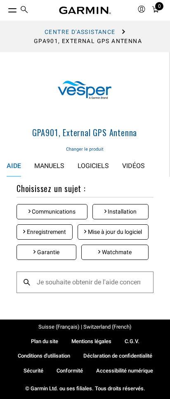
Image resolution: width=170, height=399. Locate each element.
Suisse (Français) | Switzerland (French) (85, 327)
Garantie (47, 252)
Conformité (70, 371)
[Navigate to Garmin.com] (85, 10)
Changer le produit (85, 149)
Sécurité (33, 371)
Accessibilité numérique (124, 371)
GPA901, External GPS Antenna (84, 132)
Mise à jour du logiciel (114, 231)
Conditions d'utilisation (44, 356)
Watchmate (116, 252)
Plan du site (44, 341)
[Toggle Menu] (5, 8)
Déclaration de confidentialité (117, 356)
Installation (121, 211)
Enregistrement (46, 231)
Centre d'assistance (80, 32)
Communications (53, 211)
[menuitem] (24, 10)
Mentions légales (91, 341)
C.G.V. (132, 341)
